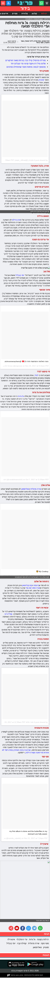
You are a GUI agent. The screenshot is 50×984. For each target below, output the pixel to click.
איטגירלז (11, 939)
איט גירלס (16, 220)
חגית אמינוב (45, 41)
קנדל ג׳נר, (8, 614)
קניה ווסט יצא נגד (33, 588)
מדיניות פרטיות (29, 975)
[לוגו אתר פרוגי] (25, 3)
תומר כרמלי (40, 42)
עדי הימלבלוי (21, 939)
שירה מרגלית (35, 489)
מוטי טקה (45, 943)
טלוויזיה (24, 13)
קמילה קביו (21, 943)
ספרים (14, 13)
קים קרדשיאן (27, 585)
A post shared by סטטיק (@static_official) (31, 160)
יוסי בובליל (20, 275)
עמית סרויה (37, 41)
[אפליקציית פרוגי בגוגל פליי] (35, 964)
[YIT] (15, 975)
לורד (36, 375)
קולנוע (34, 13)
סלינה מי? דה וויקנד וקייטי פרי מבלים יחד (28, 63)
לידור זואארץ (29, 41)
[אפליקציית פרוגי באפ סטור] (17, 964)
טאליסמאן (25, 489)
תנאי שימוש (39, 975)
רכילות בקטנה (43, 939)
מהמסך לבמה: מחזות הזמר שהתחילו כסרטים (26, 67)
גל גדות (21, 396)
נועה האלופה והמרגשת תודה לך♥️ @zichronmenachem (26, 361)
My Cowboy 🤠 (42, 571)
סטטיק (41, 80)
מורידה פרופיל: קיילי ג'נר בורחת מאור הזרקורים (25, 60)
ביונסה (36, 585)
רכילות (44, 13)
